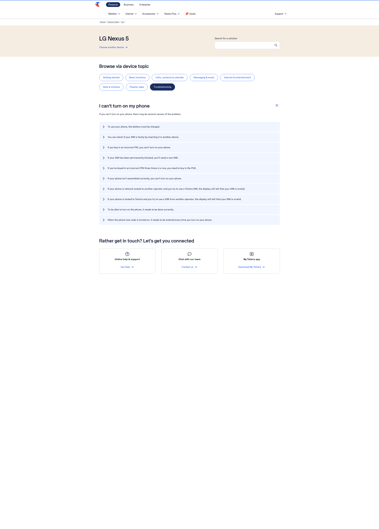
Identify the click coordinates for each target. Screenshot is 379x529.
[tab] (111, 77)
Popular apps (137, 86)
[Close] (277, 105)
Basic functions (137, 77)
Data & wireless (111, 86)
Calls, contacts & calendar (169, 77)
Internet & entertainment (237, 77)
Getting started (111, 77)
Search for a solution (226, 38)
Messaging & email (204, 77)
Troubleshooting (162, 86)
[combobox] (243, 45)
